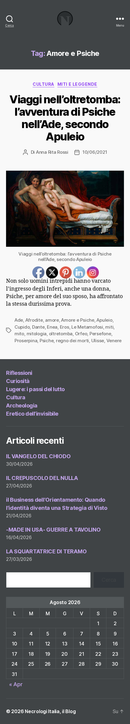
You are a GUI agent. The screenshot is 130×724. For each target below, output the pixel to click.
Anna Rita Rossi (52, 152)
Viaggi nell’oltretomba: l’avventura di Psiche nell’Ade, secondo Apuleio (65, 118)
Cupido (22, 327)
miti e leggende (77, 84)
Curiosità (18, 381)
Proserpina (26, 340)
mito (19, 333)
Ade (19, 320)
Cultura (43, 84)
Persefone (100, 333)
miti (109, 327)
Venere (114, 340)
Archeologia (21, 405)
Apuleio (104, 320)
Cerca (109, 580)
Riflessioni (19, 373)
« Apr (16, 684)
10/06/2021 (95, 152)
